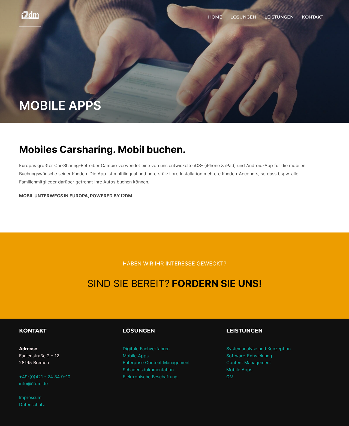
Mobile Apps (136, 355)
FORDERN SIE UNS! (217, 283)
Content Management (248, 362)
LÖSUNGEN (243, 17)
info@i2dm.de (33, 383)
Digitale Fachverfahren (146, 348)
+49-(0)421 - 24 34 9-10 (44, 376)
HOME (215, 17)
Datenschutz (32, 404)
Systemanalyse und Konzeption (258, 348)
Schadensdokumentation (148, 369)
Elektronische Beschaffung (150, 376)
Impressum (30, 397)
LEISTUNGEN (279, 17)
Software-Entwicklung (249, 355)
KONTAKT (312, 17)
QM (229, 376)
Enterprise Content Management (156, 362)
